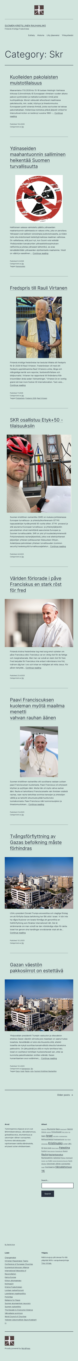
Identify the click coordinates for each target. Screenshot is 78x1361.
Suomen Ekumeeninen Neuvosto (60, 1161)
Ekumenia (51, 1129)
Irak (69, 1132)
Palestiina (64, 1147)
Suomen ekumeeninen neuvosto (18, 1303)
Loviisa (65, 1143)
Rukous (63, 1158)
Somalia (43, 1161)
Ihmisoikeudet (56, 1132)
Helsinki (70, 1129)
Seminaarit (69, 1158)
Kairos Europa (10, 1277)
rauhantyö (57, 1158)
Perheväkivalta (58, 1151)
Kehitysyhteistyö (47, 1139)
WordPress (25, 1348)
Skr (22, 127)
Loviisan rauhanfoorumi (14, 1290)
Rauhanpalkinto (47, 1158)
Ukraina (43, 1164)
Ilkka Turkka (65, 1132)
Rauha (27, 1071)
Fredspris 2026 (30, 398)
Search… (45, 1180)
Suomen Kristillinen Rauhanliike (25, 25)
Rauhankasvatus (55, 1154)
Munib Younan (55, 1148)
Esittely (31, 35)
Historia (40, 35)
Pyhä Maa (9, 1297)
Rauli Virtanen (42, 398)
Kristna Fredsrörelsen (13, 1287)
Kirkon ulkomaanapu (13, 1281)
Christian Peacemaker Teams (16, 1261)
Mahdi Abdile (47, 1148)
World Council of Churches (15, 1317)
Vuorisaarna (50, 1167)
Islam (43, 1136)
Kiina (66, 1139)
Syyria (70, 1161)
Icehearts (49, 1132)
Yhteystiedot (67, 35)
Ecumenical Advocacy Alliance (17, 1267)
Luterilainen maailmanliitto (15, 1294)
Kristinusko (55, 1143)
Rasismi (65, 1151)
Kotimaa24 (9, 1284)
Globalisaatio (63, 1129)
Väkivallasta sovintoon (14, 1313)
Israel (22, 1071)
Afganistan (44, 1129)
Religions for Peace (12, 1300)
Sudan (50, 1161)
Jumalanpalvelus (63, 1136)
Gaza (18, 1071)
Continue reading (40, 253)
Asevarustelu (20, 266)
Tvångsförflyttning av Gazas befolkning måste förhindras (36, 842)
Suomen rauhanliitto (13, 1307)
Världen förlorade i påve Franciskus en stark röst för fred (36, 584)
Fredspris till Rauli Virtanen (38, 288)
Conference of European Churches (19, 1264)
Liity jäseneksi (53, 35)
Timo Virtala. (46, 1263)
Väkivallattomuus (63, 1167)
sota (31, 1071)
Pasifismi (44, 1151)
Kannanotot (25, 1069)
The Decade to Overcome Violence (19, 1310)
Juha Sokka (56, 1136)
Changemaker (10, 1258)
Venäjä (43, 1167)
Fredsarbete (20, 398)
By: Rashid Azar (10, 1244)
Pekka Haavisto (51, 1151)
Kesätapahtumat (59, 1139)
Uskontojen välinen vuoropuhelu (58, 1164)
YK (43, 1171)
